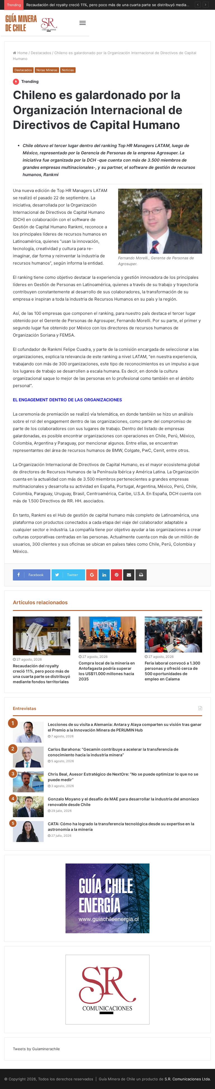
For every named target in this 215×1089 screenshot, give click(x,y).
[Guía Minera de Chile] (30, 23)
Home (22, 53)
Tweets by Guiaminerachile (36, 1049)
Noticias (68, 70)
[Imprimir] (141, 575)
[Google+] (91, 575)
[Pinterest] (116, 575)
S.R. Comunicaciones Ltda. (188, 1079)
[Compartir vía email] (128, 575)
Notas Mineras (46, 70)
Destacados (41, 53)
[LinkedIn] (104, 575)
